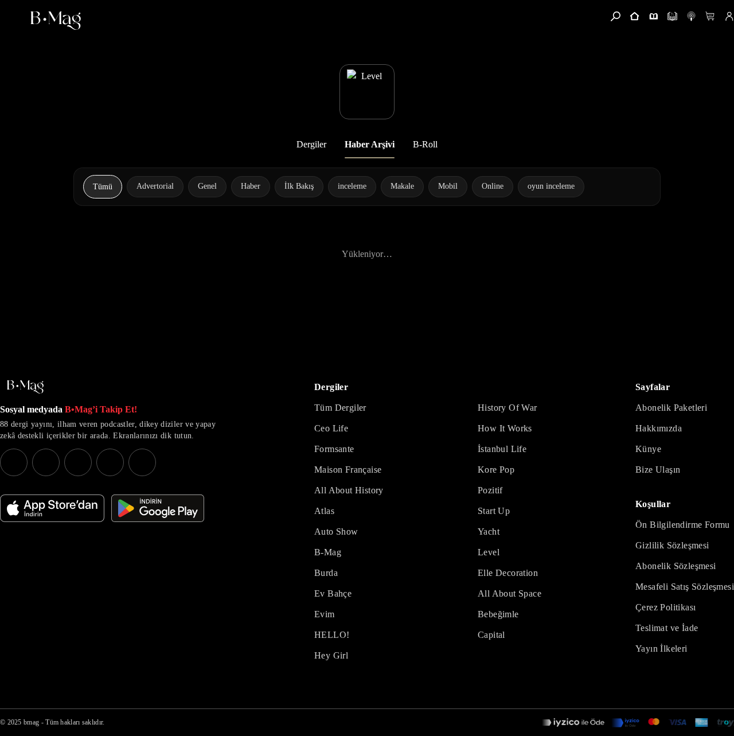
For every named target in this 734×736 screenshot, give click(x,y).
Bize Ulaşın (657, 469)
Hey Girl (331, 655)
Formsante (334, 449)
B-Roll (425, 144)
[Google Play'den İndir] (157, 508)
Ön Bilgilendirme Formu (682, 524)
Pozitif (490, 490)
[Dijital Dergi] (672, 16)
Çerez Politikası (665, 607)
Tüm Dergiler (340, 407)
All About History (349, 490)
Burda (326, 573)
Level (488, 552)
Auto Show (336, 531)
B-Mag (327, 552)
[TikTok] (142, 462)
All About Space (509, 593)
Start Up (494, 511)
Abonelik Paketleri (671, 407)
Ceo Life (331, 428)
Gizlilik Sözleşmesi (672, 545)
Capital (491, 635)
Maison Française (347, 469)
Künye (648, 449)
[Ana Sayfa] (25, 387)
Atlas (324, 511)
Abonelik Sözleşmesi (675, 566)
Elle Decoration (508, 573)
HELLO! (331, 635)
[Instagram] (14, 462)
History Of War (507, 407)
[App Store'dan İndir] (52, 508)
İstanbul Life (502, 449)
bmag (31, 722)
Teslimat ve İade (666, 628)
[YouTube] (46, 462)
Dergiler (311, 144)
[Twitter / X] (78, 462)
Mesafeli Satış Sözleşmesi (684, 586)
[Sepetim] (710, 16)
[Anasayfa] (634, 16)
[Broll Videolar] (691, 16)
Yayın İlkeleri (661, 648)
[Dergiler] (653, 16)
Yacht (488, 531)
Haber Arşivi (370, 144)
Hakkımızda (658, 428)
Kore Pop (496, 469)
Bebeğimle (498, 614)
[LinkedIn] (110, 462)
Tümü (102, 186)
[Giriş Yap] (729, 16)
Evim (324, 614)
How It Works (505, 428)
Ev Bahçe (333, 593)
